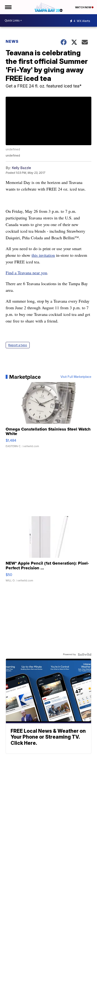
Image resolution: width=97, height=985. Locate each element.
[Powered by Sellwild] (84, 654)
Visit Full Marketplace (76, 377)
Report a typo (17, 345)
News (12, 41)
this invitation (43, 255)
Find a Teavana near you (26, 272)
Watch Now (83, 7)
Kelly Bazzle (21, 168)
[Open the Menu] (8, 7)
